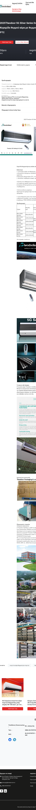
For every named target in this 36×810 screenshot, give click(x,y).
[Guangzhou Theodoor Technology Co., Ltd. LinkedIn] (5, 790)
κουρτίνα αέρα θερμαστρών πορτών (19, 665)
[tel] (19, 739)
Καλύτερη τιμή (6, 42)
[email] (9, 739)
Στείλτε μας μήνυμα (22, 42)
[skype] (14, 739)
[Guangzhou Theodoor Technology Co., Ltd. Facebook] (1, 790)
